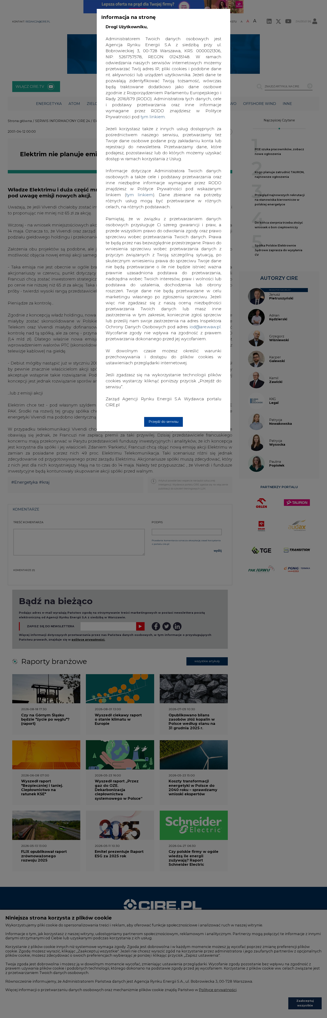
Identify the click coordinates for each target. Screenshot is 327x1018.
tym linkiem (139, 194)
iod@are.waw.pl (205, 327)
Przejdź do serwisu (163, 422)
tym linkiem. (153, 116)
